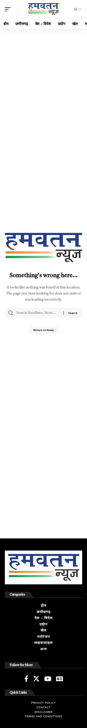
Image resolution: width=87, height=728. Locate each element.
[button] (9, 9)
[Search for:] (38, 313)
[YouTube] (47, 678)
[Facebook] (26, 678)
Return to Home (43, 330)
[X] (36, 678)
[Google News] (59, 678)
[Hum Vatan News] (43, 9)
